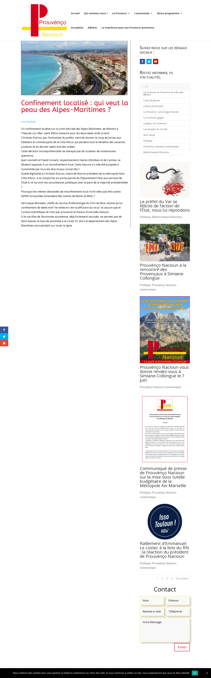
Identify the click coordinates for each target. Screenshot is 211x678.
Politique (147, 140)
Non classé (149, 134)
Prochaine (182, 578)
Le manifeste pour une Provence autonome (128, 27)
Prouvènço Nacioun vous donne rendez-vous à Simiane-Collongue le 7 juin (164, 373)
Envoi (182, 647)
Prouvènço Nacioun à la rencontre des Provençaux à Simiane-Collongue (163, 271)
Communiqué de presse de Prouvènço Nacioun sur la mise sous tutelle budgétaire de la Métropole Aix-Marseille (163, 476)
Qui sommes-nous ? (96, 13)
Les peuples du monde (155, 129)
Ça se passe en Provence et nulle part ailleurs (163, 93)
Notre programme (168, 13)
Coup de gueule (151, 100)
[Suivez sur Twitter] (149, 61)
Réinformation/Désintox (156, 152)
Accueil (75, 13)
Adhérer (92, 27)
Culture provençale (153, 106)
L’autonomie (142, 13)
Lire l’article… (29, 121)
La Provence (119, 13)
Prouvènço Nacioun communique (161, 146)
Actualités (77, 27)
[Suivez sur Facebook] (142, 61)
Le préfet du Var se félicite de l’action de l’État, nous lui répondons (165, 205)
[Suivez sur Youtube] (155, 61)
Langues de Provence (154, 123)
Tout (145, 86)
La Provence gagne (153, 117)
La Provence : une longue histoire (161, 111)
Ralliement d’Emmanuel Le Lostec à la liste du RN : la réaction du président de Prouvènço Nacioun (164, 549)
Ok (194, 673)
